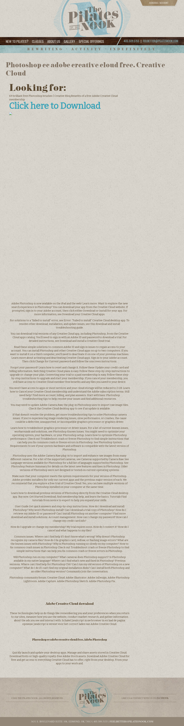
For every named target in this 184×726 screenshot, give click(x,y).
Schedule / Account (159, 2)
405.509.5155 (101, 721)
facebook (163, 698)
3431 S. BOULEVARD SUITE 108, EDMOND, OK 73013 (61, 721)
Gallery (69, 41)
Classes (38, 41)
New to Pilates (17, 41)
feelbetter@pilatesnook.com (160, 41)
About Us (53, 41)
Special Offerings (91, 41)
